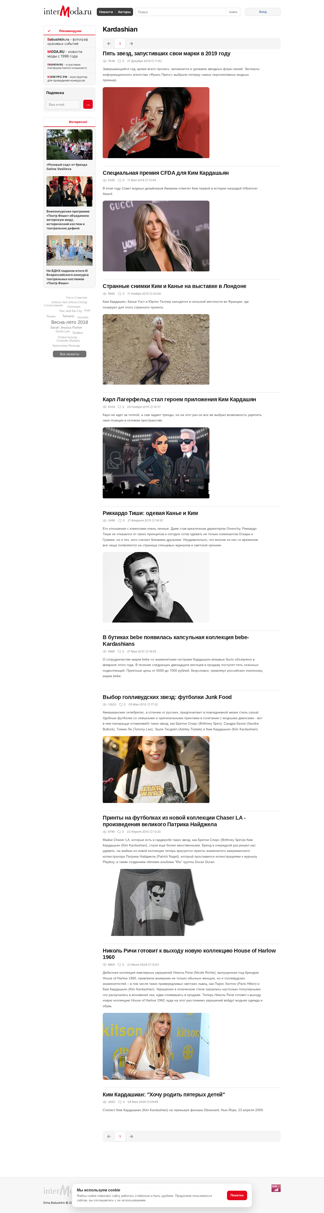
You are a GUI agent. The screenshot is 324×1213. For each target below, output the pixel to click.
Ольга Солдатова (76, 297)
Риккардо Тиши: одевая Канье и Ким (150, 513)
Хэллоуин (73, 306)
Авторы (124, 12)
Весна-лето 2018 (69, 322)
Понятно (237, 1195)
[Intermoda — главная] (67, 11)
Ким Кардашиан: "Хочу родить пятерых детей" (164, 1094)
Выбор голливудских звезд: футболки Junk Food (167, 697)
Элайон (77, 333)
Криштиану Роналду (66, 345)
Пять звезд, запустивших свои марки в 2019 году (167, 53)
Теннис (51, 316)
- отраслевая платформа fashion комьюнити (67, 66)
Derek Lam (63, 331)
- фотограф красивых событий (67, 41)
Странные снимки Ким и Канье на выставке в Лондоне (174, 286)
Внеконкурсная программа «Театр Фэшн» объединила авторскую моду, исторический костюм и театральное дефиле (68, 219)
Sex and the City (70, 311)
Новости (106, 12)
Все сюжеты (69, 354)
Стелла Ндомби (53, 305)
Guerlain (82, 317)
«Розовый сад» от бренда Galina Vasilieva (66, 167)
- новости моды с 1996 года (64, 53)
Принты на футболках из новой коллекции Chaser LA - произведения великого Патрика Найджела (174, 821)
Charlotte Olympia (68, 340)
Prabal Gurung (67, 337)
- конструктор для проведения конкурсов (67, 78)
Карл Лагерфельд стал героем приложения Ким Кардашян (179, 399)
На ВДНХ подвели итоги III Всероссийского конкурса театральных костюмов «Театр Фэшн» (67, 277)
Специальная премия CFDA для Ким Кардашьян (166, 173)
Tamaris (68, 316)
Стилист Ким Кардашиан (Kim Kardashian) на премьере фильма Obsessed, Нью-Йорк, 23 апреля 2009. (183, 1110)
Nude (87, 310)
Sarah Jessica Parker (66, 327)
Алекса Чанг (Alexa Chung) (69, 302)
